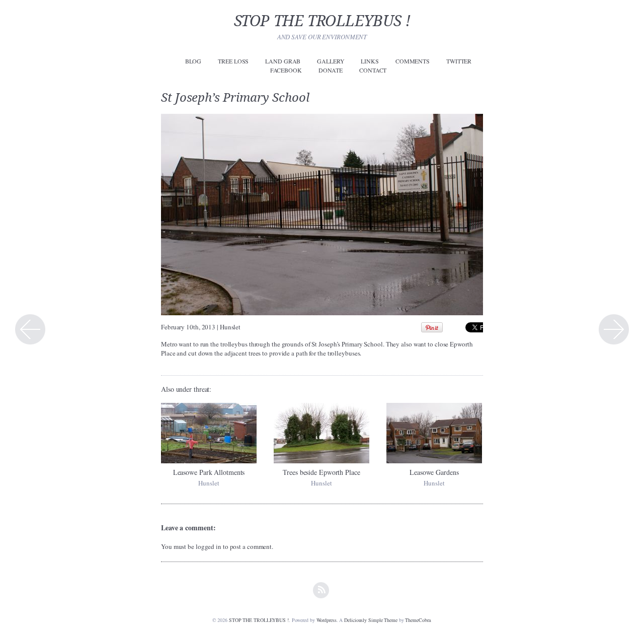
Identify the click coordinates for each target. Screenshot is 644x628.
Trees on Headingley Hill (30, 329)
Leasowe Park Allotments (209, 472)
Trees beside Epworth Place (321, 472)
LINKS (370, 61)
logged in (208, 546)
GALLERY (330, 61)
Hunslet (230, 326)
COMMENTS (412, 61)
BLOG (193, 61)
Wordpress (326, 619)
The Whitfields (614, 329)
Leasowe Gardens (434, 472)
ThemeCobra (417, 619)
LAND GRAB (282, 61)
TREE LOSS (233, 61)
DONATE (330, 70)
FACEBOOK (286, 70)
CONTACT (372, 70)
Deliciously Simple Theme (370, 619)
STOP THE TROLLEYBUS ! (322, 21)
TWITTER (458, 61)
